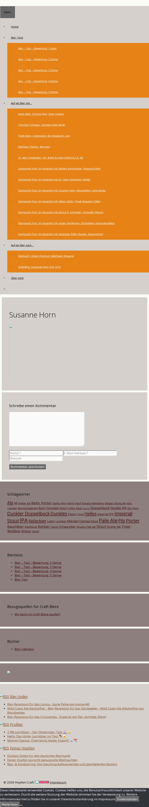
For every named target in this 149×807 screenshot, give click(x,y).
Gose (81, 514)
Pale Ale (108, 520)
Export (72, 514)
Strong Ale (114, 527)
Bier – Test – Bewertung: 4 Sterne (38, 81)
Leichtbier (61, 521)
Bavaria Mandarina (93, 503)
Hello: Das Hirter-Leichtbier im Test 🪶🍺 (36, 736)
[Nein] (21, 805)
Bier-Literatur (24, 649)
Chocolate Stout (56, 508)
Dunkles (59, 513)
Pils (121, 520)
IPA (24, 520)
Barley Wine (60, 503)
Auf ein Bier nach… (22, 245)
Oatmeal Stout (88, 521)
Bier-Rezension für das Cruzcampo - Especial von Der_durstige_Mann (56, 717)
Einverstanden (127, 799)
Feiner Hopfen (22, 748)
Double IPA (118, 508)
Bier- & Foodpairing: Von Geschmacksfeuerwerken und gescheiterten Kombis (62, 764)
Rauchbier (15, 526)
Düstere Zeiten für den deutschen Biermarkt (38, 756)
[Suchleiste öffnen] (11, 289)
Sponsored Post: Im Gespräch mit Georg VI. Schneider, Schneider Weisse (60, 212)
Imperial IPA (105, 514)
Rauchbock (31, 527)
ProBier (16, 724)
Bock (42, 508)
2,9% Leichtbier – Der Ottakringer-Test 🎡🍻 (39, 732)
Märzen (72, 521)
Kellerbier (37, 520)
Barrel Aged (74, 503)
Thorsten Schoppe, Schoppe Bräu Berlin (41, 125)
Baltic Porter (41, 503)
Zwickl (35, 531)
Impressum (58, 782)
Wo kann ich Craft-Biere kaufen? (37, 614)
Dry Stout (132, 508)
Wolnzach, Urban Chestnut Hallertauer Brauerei (46, 256)
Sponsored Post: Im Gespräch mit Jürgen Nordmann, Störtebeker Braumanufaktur (66, 223)
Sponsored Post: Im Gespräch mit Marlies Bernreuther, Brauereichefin (59, 168)
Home (15, 26)
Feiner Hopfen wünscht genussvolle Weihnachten (42, 760)
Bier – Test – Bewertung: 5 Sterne (38, 92)
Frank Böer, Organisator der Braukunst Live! (44, 136)
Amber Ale (24, 503)
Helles (90, 514)
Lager (51, 521)
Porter (133, 520)
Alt (16, 503)
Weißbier (14, 531)
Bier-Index (19, 696)
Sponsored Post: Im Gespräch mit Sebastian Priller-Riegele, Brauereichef (60, 234)
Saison (55, 527)
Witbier (26, 531)
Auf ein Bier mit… (21, 103)
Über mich (17, 278)
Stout (101, 526)
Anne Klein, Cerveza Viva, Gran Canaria (41, 114)
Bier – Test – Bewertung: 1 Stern (37, 48)
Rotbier (44, 526)
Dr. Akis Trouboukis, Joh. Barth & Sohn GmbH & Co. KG (50, 157)
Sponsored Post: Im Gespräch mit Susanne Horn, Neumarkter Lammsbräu (62, 190)
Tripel (126, 526)
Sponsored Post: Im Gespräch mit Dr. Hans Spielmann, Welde (54, 179)
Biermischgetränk (28, 508)
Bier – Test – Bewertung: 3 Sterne (38, 70)
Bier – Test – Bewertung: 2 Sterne (38, 59)
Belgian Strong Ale (115, 503)
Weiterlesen (9, 804)
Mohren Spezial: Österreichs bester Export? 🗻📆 (42, 740)
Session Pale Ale (86, 527)
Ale (10, 503)
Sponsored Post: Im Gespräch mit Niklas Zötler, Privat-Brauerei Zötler (59, 201)
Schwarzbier (67, 527)
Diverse (86, 508)
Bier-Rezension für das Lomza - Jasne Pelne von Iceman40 (48, 704)
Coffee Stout (74, 508)
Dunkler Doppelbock (28, 513)
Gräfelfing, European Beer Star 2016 (39, 267)
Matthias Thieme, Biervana (34, 146)
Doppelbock (100, 508)
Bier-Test (17, 37)
